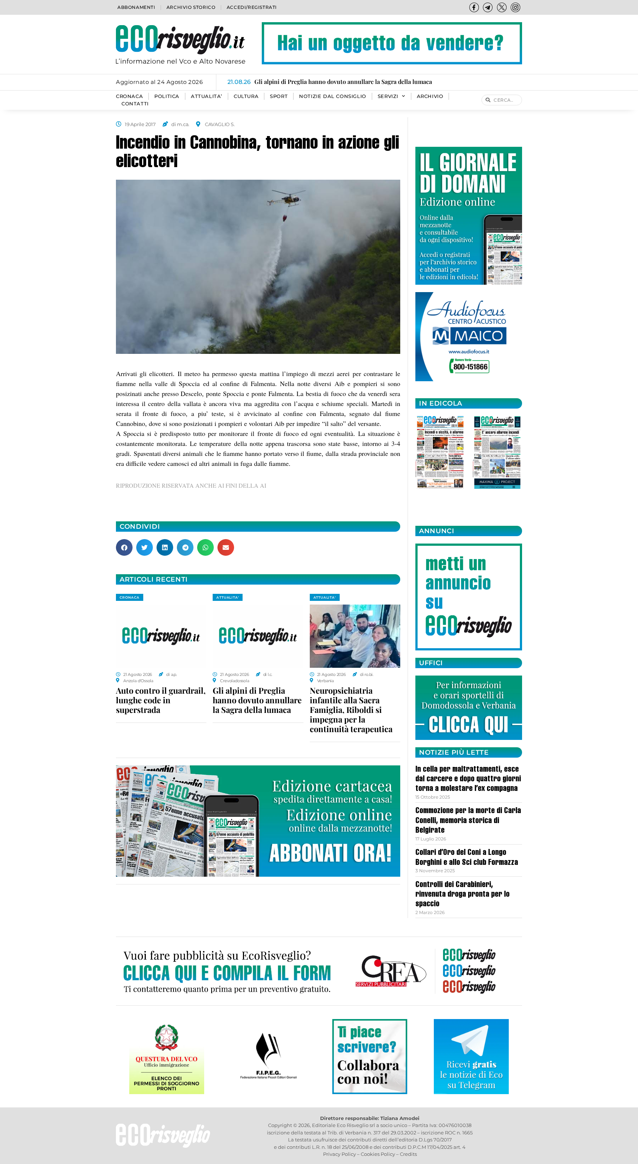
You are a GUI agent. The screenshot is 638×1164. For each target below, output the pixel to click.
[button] (124, 547)
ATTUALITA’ (206, 96)
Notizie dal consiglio (332, 96)
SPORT (279, 96)
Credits (408, 1154)
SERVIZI (388, 96)
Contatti (135, 103)
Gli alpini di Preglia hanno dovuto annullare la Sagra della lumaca (257, 700)
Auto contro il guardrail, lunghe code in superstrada (161, 700)
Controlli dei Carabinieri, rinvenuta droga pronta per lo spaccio (462, 895)
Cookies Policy (378, 1154)
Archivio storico (191, 7)
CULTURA (246, 96)
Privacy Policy (339, 1154)
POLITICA (166, 96)
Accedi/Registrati (252, 7)
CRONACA (129, 96)
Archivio (430, 96)
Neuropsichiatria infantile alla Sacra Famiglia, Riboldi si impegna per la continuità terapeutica (351, 709)
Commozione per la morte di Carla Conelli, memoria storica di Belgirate (468, 821)
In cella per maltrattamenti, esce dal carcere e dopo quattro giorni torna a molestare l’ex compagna (468, 780)
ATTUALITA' (227, 597)
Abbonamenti (136, 7)
